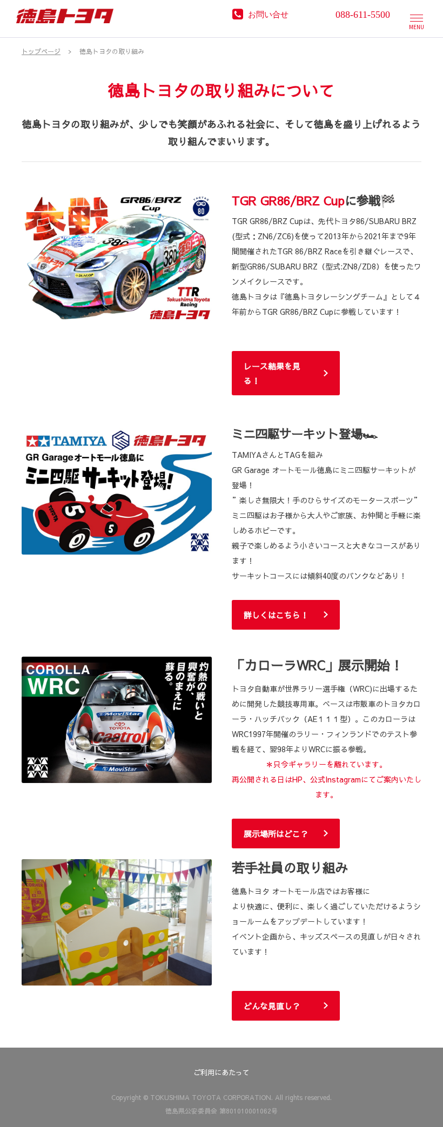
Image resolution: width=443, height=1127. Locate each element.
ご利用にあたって (221, 1072)
